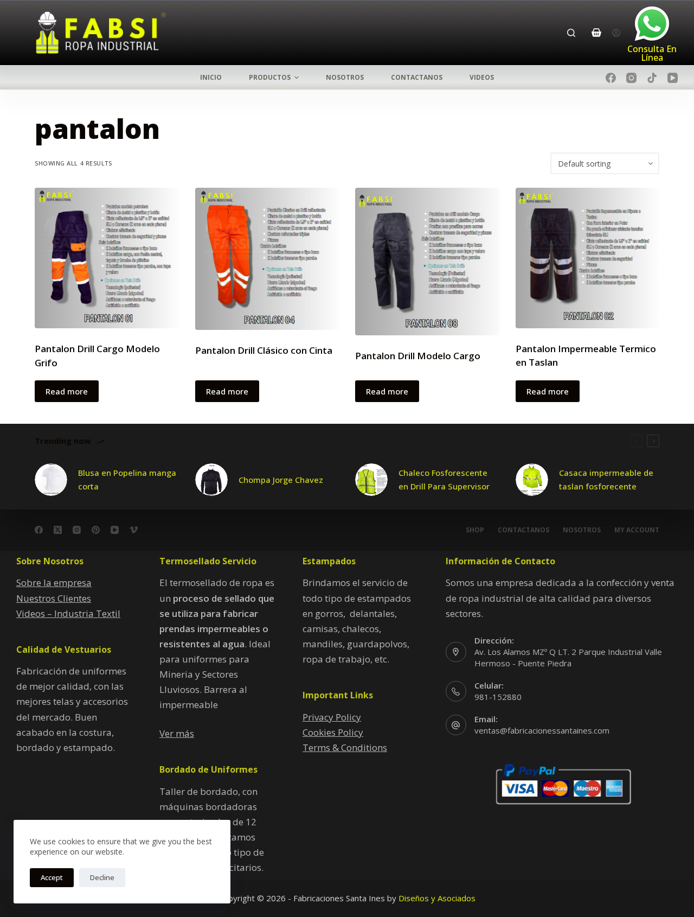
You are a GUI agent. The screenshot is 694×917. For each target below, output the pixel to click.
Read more (67, 391)
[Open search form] (571, 33)
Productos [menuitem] (270, 77)
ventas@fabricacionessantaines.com (541, 730)
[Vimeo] (134, 530)
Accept (52, 877)
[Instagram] (631, 78)
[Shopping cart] (596, 32)
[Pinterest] (96, 530)
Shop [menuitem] (475, 530)
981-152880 (498, 696)
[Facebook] (611, 78)
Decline (102, 877)
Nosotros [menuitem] (345, 77)
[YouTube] (672, 78)
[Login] (616, 33)
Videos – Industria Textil (68, 613)
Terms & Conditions (345, 747)
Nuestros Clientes (53, 598)
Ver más (176, 733)
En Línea (659, 53)
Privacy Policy (332, 717)
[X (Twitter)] (58, 530)
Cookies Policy (333, 732)
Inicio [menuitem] (211, 77)
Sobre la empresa (54, 582)
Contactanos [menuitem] (416, 77)
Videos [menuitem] (482, 77)
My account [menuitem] (636, 530)
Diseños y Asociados (437, 898)
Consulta (646, 49)
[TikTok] (652, 78)
